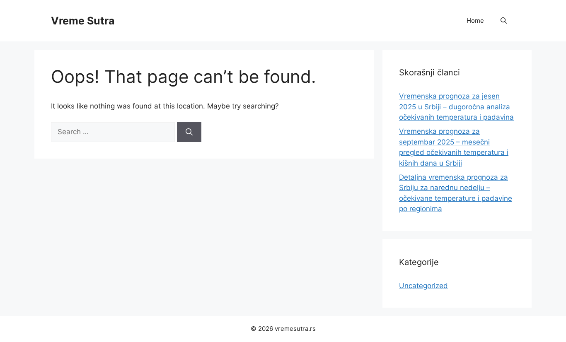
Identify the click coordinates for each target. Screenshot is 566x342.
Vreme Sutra (83, 20)
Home (475, 20)
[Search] (189, 132)
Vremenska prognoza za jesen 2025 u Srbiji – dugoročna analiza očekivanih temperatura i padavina (456, 106)
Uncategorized (423, 286)
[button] (503, 20)
